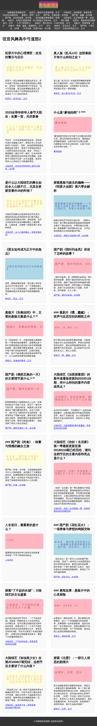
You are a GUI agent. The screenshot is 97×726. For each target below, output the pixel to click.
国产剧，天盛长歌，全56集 (56, 15)
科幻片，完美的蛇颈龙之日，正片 (70, 28)
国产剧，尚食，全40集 (15, 485)
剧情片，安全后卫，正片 (65, 26)
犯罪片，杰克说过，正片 (16, 99)
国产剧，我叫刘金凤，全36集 (67, 295)
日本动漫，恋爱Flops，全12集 (37, 28)
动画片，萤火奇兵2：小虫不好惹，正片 (52, 23)
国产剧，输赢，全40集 (82, 15)
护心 (48, 26)
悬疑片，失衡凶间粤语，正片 (18, 361)
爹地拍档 (58, 151)
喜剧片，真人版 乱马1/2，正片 (67, 93)
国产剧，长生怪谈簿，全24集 (18, 18)
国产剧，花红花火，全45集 (66, 577)
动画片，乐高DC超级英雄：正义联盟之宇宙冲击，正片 (32, 20)
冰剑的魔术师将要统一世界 (47, 18)
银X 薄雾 (65, 20)
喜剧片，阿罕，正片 (31, 15)
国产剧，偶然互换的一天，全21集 (20, 428)
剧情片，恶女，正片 (14, 299)
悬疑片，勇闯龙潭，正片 (65, 636)
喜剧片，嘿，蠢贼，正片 (65, 355)
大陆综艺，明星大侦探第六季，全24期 (71, 236)
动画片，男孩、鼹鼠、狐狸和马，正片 (25, 26)
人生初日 (9, 560)
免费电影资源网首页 (16, 12)
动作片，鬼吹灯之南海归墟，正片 (44, 12)
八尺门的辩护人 (24, 23)
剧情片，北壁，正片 (63, 709)
